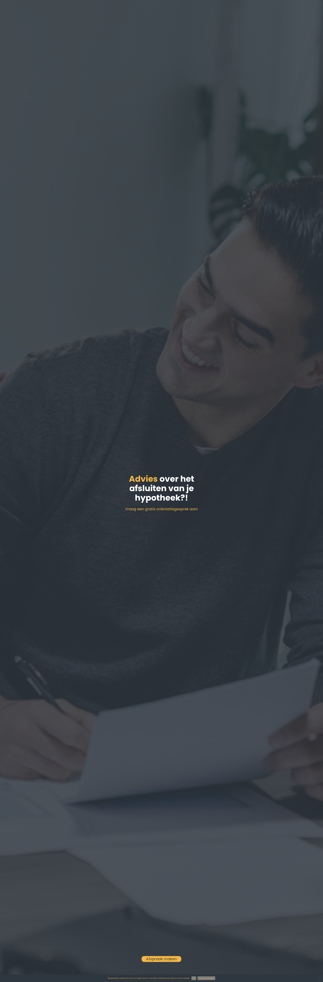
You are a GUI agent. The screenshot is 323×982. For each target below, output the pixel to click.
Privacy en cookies (206, 978)
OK (194, 978)
